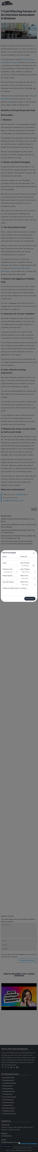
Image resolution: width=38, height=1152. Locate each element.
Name (4, 556)
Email (4, 563)
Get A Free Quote (30, 598)
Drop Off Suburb (8, 582)
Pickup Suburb (7, 575)
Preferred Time (8, 569)
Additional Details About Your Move (15, 588)
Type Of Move (25, 569)
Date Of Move (25, 563)
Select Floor (24, 575)
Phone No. (23, 556)
